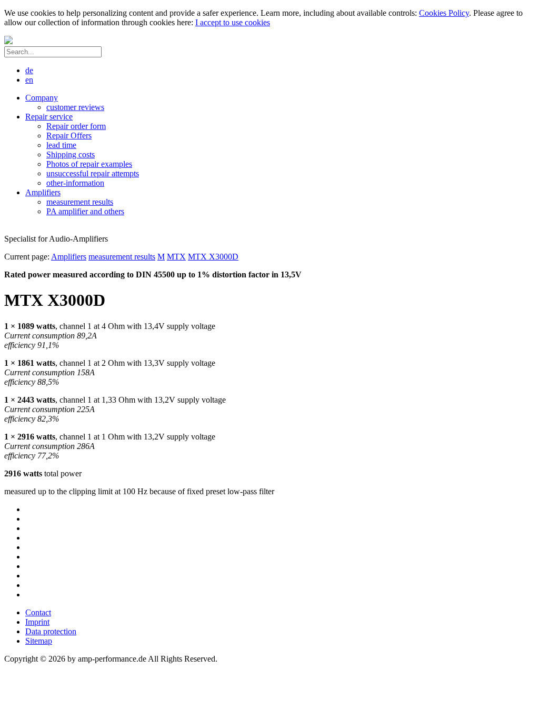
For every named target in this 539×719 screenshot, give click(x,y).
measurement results (121, 256)
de (29, 70)
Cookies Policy (444, 12)
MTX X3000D (213, 256)
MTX (176, 256)
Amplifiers (68, 256)
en (29, 79)
